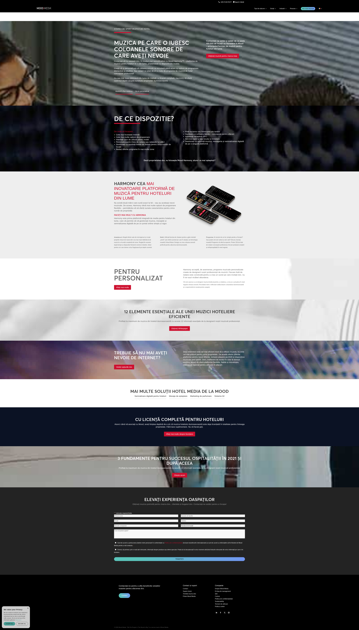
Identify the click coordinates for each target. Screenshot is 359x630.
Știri (216, 594)
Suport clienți (239, 2)
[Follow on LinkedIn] (216, 612)
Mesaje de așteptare (178, 396)
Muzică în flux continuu (124, 91)
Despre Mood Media (221, 588)
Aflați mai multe (122, 287)
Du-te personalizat (142, 91)
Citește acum (179, 475)
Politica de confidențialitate (173, 543)
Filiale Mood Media (189, 596)
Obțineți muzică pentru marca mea (222, 56)
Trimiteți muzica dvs (189, 594)
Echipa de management (223, 591)
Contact (124, 595)
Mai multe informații (308, 8)
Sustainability (219, 601)
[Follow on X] (224, 612)
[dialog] (3, 627)
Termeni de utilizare (221, 604)
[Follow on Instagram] (228, 612)
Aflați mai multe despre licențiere (179, 434)
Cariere (217, 596)
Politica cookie (220, 606)
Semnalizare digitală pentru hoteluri (150, 396)
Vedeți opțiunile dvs (124, 367)
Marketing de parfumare (201, 396)
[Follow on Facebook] (220, 612)
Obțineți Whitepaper (179, 328)
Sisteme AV (219, 396)
